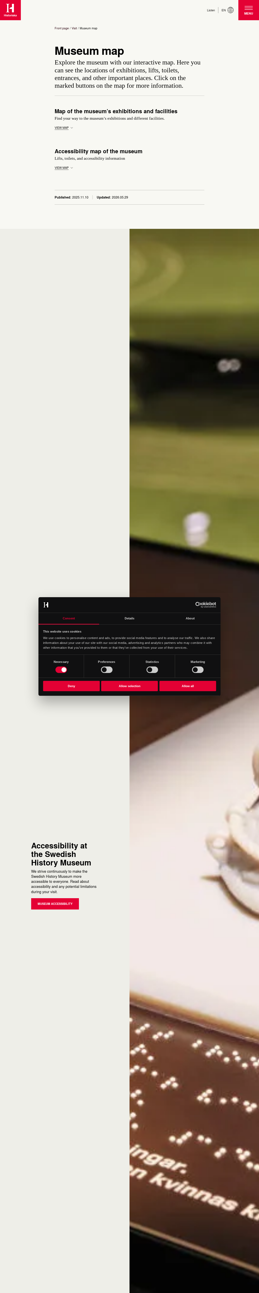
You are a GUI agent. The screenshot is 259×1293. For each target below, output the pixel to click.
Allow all (188, 686)
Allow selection (129, 686)
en (224, 10)
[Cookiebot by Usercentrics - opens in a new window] (198, 605)
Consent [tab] (69, 618)
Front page (62, 28)
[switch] (107, 670)
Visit (74, 28)
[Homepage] (10, 10)
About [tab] (190, 618)
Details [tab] (130, 618)
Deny (71, 686)
